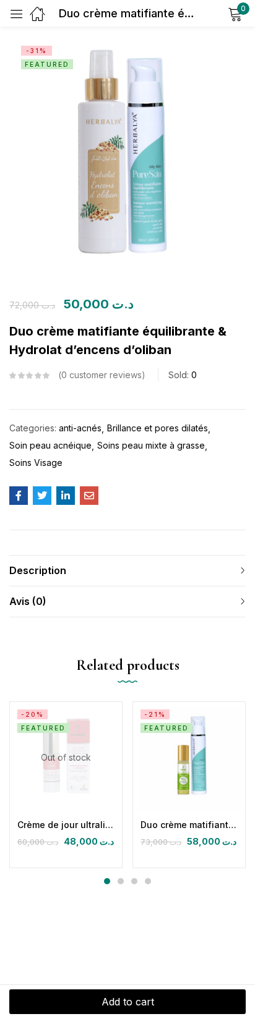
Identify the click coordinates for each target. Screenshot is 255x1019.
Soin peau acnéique (50, 445)
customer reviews (101, 375)
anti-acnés (80, 428)
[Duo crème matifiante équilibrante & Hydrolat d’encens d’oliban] (18, 495)
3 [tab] (134, 881)
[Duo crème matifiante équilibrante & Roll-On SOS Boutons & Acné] (189, 758)
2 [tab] (121, 881)
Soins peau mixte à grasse (151, 445)
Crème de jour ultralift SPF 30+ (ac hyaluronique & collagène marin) (66, 824)
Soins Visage (36, 462)
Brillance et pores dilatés (157, 428)
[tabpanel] (65, 784)
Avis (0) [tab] (27, 601)
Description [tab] (37, 570)
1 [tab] (107, 881)
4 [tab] (148, 881)
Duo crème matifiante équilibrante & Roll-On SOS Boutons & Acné (189, 824)
